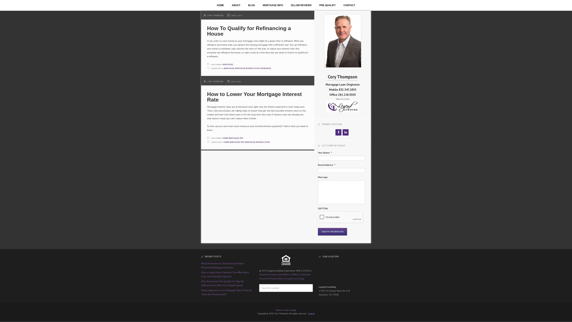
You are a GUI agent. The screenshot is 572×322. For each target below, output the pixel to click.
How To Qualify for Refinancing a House (249, 31)
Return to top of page (286, 310)
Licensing (299, 278)
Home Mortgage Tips (233, 138)
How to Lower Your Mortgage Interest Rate (254, 97)
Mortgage (228, 65)
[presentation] (340, 217)
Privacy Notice (276, 278)
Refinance (266, 68)
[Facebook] (338, 132)
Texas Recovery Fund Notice (274, 274)
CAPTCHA (323, 208)
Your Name (325, 152)
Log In (311, 313)
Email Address (326, 164)
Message (323, 177)
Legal (289, 278)
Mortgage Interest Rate (247, 68)
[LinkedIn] (346, 132)
